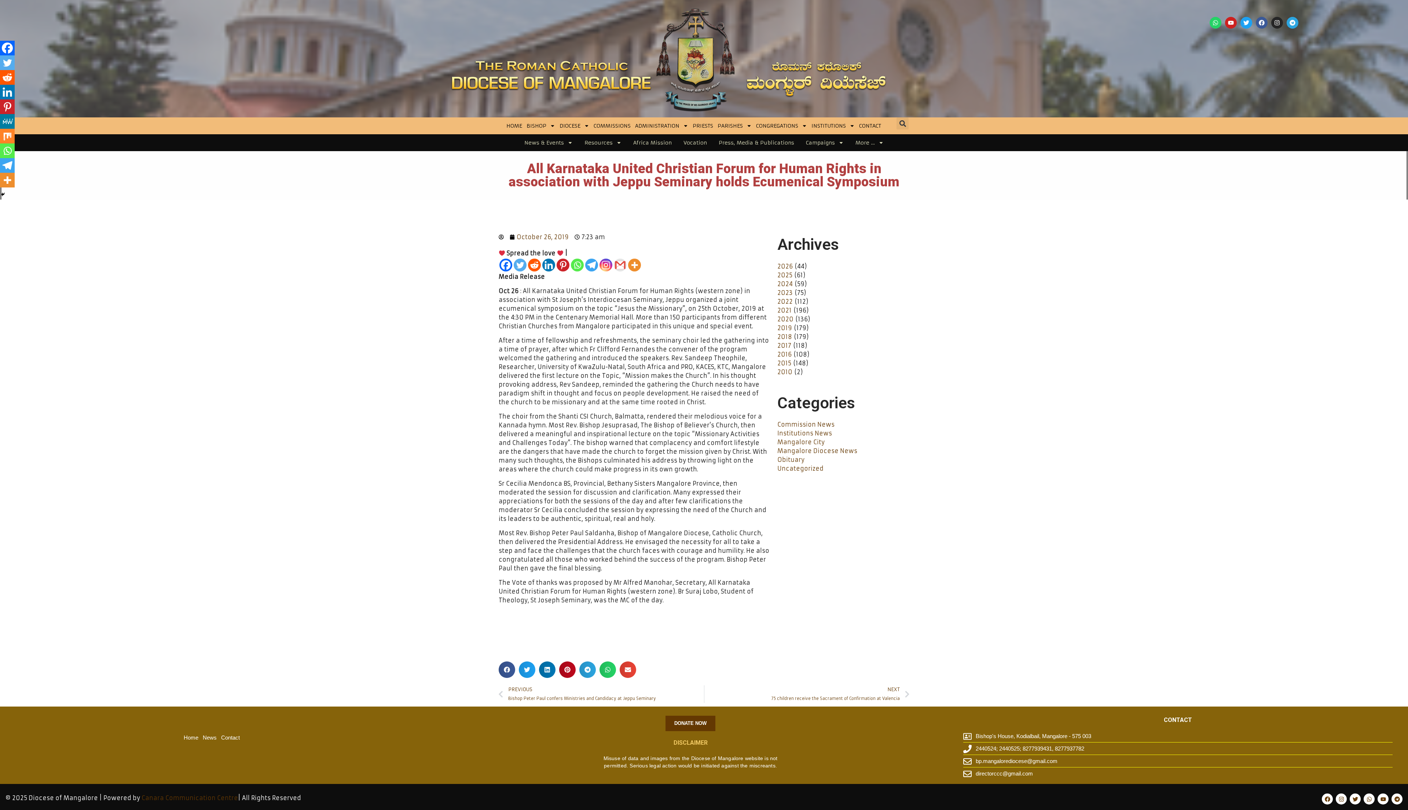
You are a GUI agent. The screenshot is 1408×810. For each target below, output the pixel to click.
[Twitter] (1246, 23)
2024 (785, 284)
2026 (785, 266)
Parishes (730, 126)
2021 (784, 310)
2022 (785, 301)
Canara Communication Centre (190, 798)
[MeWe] (7, 121)
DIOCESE (570, 126)
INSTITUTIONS (828, 126)
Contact (870, 126)
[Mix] (7, 136)
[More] (634, 265)
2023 (785, 292)
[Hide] (3, 194)
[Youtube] (1231, 23)
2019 (784, 328)
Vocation (695, 142)
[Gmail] (620, 265)
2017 (784, 345)
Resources (598, 142)
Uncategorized (800, 468)
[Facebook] (1262, 23)
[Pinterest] (563, 265)
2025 (784, 275)
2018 (784, 336)
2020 (785, 319)
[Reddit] (534, 265)
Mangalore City (801, 442)
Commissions (612, 126)
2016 (784, 354)
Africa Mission (652, 142)
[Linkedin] (548, 265)
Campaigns (820, 142)
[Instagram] (1277, 23)
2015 (784, 363)
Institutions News (804, 433)
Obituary (790, 459)
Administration (657, 126)
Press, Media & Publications (756, 142)
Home (514, 126)
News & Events (544, 142)
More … (865, 142)
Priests (703, 126)
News (210, 737)
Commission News (806, 424)
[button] (902, 123)
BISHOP (536, 126)
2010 (784, 372)
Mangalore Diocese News (817, 451)
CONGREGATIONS (777, 126)
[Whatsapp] (1215, 23)
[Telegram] (1292, 23)
